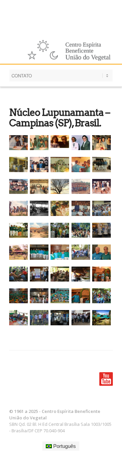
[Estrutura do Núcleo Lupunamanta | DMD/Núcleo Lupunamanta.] (19, 251)
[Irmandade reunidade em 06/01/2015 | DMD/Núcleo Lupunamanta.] (19, 295)
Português (64, 446)
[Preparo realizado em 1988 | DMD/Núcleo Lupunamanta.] (40, 208)
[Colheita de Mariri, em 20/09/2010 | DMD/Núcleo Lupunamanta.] (60, 230)
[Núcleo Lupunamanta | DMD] (102, 317)
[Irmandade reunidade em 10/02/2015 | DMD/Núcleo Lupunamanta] (60, 295)
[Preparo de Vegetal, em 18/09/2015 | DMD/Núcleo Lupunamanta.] (60, 317)
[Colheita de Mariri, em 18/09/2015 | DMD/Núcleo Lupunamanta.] (40, 317)
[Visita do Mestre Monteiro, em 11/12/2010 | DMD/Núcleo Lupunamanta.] (60, 251)
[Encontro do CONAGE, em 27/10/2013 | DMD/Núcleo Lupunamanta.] (40, 274)
